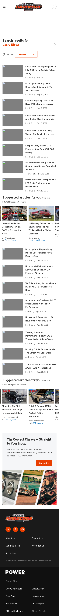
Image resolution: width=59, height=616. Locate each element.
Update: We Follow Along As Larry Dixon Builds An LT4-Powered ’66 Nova (39, 269)
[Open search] (54, 6)
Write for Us (38, 545)
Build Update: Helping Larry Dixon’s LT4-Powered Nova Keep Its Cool (38, 252)
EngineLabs (38, 595)
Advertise (10, 553)
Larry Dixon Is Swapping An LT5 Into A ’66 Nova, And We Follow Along (40, 70)
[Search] (55, 44)
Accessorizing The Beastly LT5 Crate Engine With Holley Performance (40, 303)
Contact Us (37, 538)
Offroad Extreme (14, 610)
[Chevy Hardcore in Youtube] (22, 529)
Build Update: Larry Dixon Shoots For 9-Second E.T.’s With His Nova (38, 87)
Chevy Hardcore (13, 588)
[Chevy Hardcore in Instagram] (8, 529)
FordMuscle (11, 603)
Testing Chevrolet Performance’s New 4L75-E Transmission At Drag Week (39, 335)
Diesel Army (38, 588)
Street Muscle (10, 240)
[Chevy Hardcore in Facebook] (15, 529)
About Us (10, 538)
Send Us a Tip (12, 545)
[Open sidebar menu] (4, 6)
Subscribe (44, 463)
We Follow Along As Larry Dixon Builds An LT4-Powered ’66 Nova (40, 286)
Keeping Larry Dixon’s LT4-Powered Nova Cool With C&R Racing (39, 149)
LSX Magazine (10, 419)
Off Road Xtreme (38, 240)
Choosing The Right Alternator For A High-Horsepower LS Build (12, 409)
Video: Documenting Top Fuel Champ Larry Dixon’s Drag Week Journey (40, 166)
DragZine (10, 595)
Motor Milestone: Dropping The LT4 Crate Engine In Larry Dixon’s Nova (40, 183)
